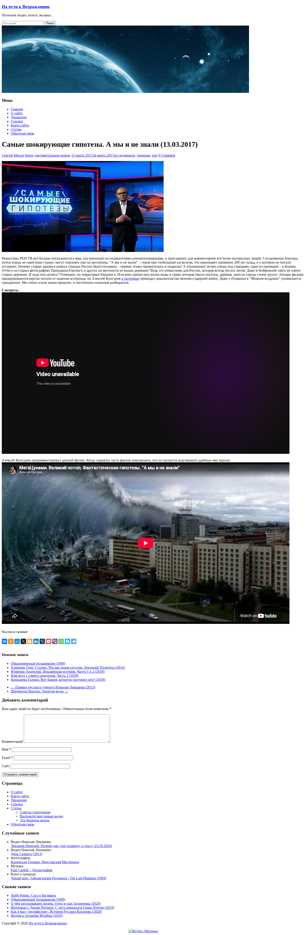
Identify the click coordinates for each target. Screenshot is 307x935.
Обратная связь (22, 133)
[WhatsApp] (61, 641)
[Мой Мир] (17, 641)
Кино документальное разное (47, 155)
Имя (6, 749)
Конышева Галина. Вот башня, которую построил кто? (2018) (58, 680)
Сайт (5, 766)
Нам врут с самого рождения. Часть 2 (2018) (44, 675)
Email (7, 758)
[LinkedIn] (36, 641)
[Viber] (55, 641)
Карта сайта (20, 125)
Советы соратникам (35, 812)
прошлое (143, 155)
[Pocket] (48, 641)
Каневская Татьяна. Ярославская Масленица (45, 862)
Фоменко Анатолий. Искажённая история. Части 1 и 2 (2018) (58, 671)
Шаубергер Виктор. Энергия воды (39, 691)
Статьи (16, 129)
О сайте (17, 113)
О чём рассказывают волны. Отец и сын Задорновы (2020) (56, 903)
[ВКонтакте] (4, 641)
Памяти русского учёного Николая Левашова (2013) (53, 687)
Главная (17, 109)
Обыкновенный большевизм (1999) (38, 663)
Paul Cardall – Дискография (31, 870)
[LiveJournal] (42, 641)
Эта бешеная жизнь (34, 820)
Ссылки (17, 121)
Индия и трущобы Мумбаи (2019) (36, 916)
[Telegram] (73, 641)
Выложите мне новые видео (41, 816)
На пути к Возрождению (26, 6)
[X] (23, 641)
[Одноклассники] (10, 641)
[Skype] (67, 641)
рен (155, 155)
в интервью (130, 278)
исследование (124, 155)
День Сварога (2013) (26, 854)
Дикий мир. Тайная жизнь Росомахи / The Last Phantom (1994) (58, 878)
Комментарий (12, 741)
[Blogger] (29, 641)
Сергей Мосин (13, 155)
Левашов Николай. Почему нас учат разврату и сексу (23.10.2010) (61, 846)
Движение (19, 117)
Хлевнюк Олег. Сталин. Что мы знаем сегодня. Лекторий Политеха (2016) (68, 667)
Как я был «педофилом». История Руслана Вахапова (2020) (56, 911)
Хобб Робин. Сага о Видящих (33, 895)
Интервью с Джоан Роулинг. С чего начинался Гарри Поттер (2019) (62, 907)
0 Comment (166, 155)
